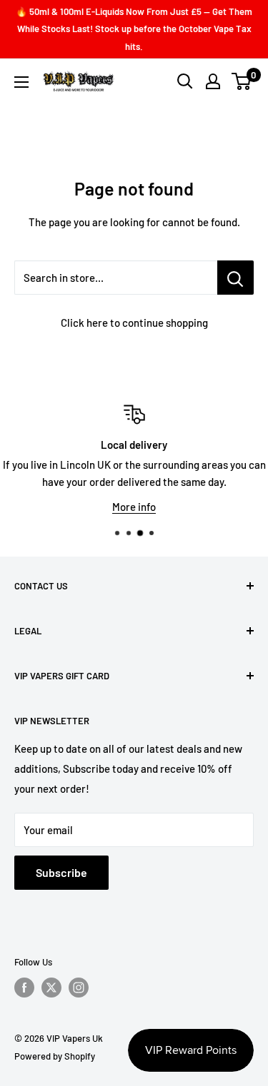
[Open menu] (21, 82)
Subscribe (61, 872)
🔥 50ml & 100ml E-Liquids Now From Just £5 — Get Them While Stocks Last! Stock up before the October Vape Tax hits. (134, 29)
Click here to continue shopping (134, 322)
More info (134, 506)
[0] (242, 81)
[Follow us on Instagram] (79, 988)
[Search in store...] (235, 277)
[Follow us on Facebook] (24, 988)
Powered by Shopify (54, 1056)
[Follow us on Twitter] (51, 988)
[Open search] (185, 81)
